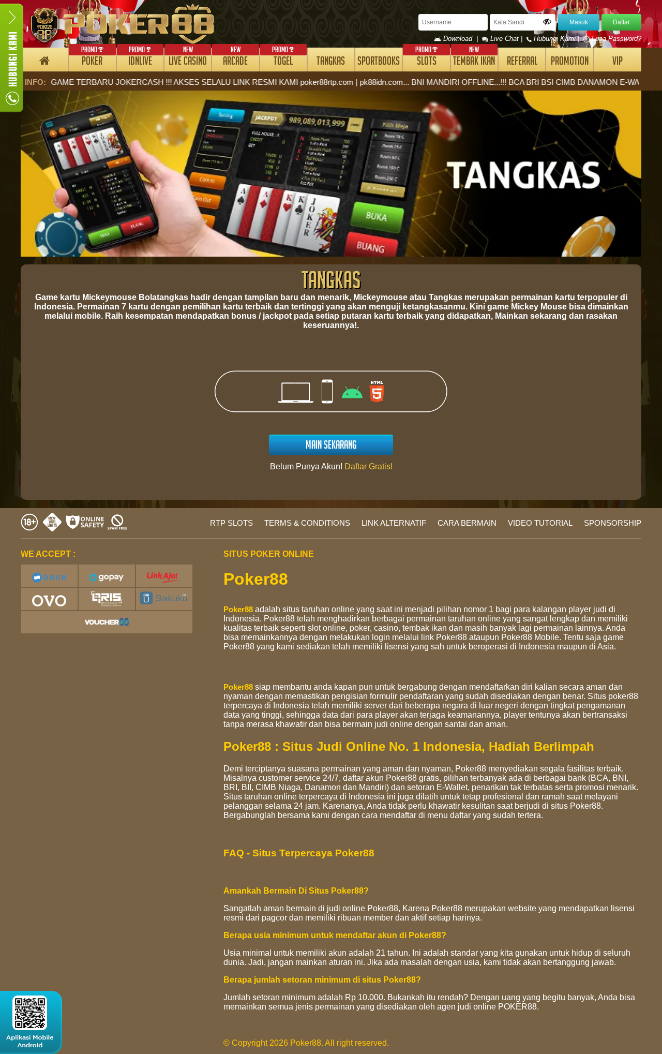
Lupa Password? (615, 38)
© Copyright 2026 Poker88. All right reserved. (306, 1042)
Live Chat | (506, 38)
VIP (617, 62)
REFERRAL (522, 62)
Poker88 (238, 609)
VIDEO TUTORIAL (540, 522)
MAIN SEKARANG (331, 446)
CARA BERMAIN (467, 522)
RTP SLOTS (231, 522)
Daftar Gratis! (368, 466)
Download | (461, 38)
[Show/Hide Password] (547, 22)
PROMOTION (570, 62)
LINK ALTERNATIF (394, 522)
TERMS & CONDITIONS (307, 522)
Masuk (578, 22)
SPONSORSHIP (612, 522)
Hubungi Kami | (556, 38)
